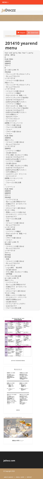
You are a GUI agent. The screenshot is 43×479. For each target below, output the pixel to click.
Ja (9, 10)
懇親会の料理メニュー (18, 440)
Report (22, 32)
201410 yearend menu (18, 360)
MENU (18, 410)
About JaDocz (8, 477)
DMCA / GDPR (20, 477)
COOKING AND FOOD (12, 36)
